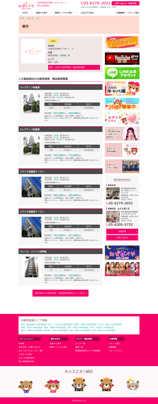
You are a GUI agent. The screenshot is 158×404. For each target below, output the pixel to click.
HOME (21, 343)
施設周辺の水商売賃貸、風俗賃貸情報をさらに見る (60, 293)
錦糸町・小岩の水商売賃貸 (56, 330)
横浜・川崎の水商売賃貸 (32, 330)
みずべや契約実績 (26, 358)
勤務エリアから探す (58, 347)
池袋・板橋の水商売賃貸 (55, 327)
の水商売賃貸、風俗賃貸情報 (67, 67)
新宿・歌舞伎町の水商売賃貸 (34, 324)
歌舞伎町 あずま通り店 (119, 209)
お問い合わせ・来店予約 (125, 3)
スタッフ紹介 (114, 343)
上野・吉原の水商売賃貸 (78, 327)
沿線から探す (55, 343)
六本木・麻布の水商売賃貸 (109, 324)
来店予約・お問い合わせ (29, 347)
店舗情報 (112, 347)
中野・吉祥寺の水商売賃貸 (102, 327)
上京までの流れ (25, 354)
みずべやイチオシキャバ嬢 (30, 351)
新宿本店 (112, 185)
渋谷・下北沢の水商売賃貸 (60, 324)
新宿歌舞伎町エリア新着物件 (88, 351)
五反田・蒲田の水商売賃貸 (85, 324)
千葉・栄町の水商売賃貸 (80, 330)
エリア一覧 (80, 343)
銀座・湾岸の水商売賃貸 (32, 327)
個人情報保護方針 (26, 361)
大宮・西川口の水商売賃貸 (104, 330)
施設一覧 (79, 347)
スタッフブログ (115, 351)
